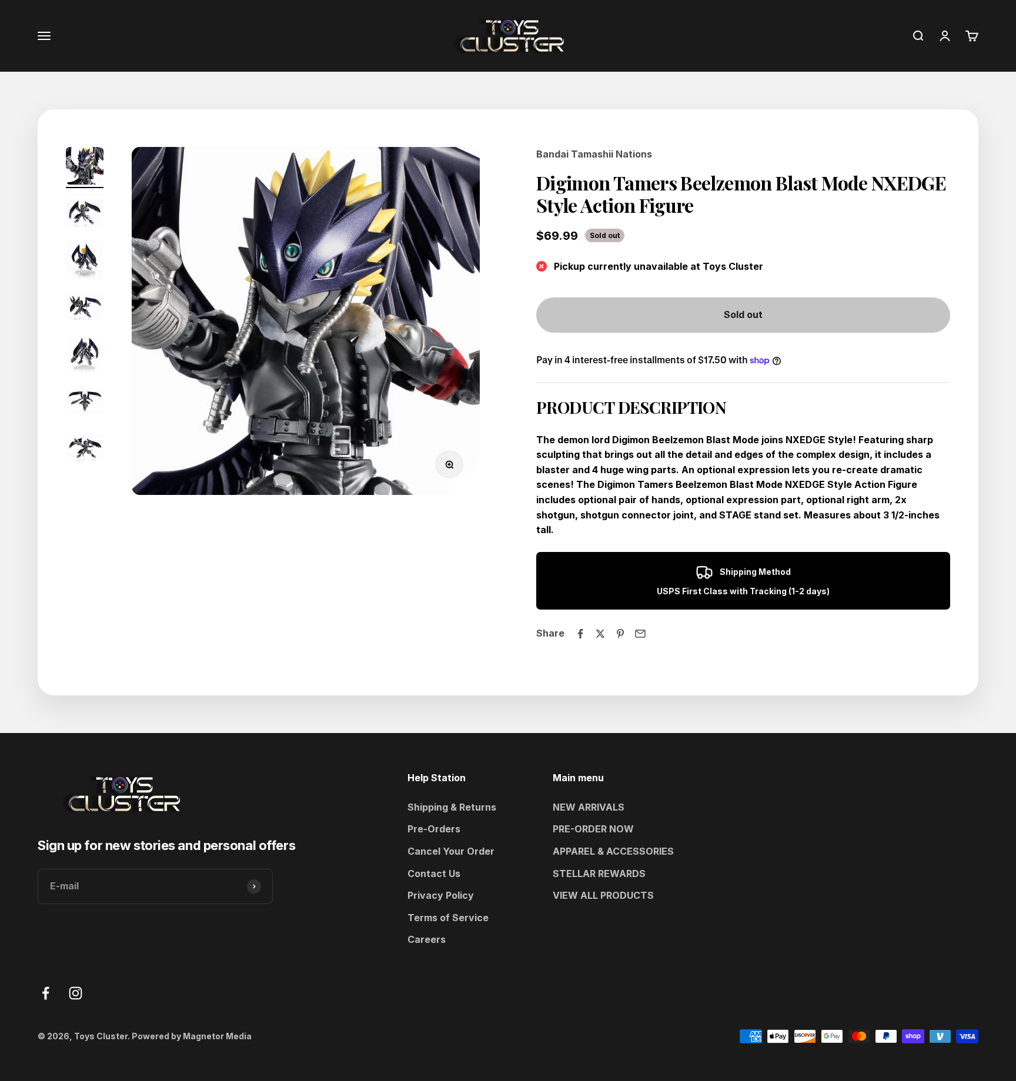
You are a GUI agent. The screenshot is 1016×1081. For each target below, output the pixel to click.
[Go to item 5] (84, 355)
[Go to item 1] (84, 167)
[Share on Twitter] (600, 634)
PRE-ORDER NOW (593, 829)
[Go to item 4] (84, 308)
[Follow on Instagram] (75, 993)
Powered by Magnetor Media (192, 1036)
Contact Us (433, 873)
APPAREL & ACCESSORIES (613, 851)
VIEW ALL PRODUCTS (603, 895)
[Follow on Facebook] (46, 993)
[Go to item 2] (84, 214)
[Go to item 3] (84, 261)
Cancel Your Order (450, 851)
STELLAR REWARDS (599, 873)
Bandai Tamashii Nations (594, 154)
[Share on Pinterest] (620, 634)
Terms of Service (448, 917)
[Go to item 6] (84, 402)
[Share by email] (640, 634)
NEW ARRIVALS (588, 807)
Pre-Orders (433, 829)
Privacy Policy (440, 895)
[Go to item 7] (84, 449)
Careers (426, 939)
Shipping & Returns (451, 807)
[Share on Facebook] (580, 634)
